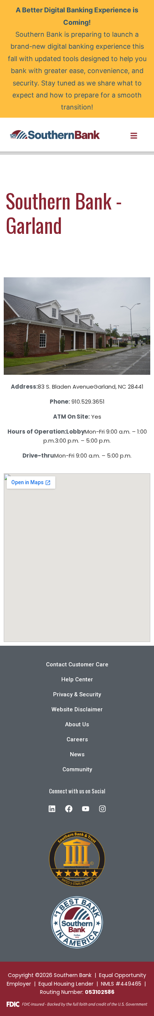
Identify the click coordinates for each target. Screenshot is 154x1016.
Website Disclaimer (77, 709)
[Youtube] (85, 808)
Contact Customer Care (77, 664)
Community (77, 769)
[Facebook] (68, 808)
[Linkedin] (51, 808)
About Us (77, 724)
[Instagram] (102, 808)
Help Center (77, 679)
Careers (77, 739)
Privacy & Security (77, 694)
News (77, 754)
